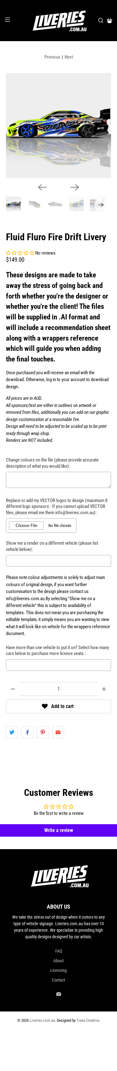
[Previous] (42, 187)
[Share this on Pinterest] (43, 732)
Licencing (58, 970)
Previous (52, 57)
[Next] (75, 187)
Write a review (58, 830)
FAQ (58, 951)
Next (69, 57)
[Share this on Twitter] (12, 732)
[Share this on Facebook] (27, 732)
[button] (20, 253)
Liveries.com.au (42, 1020)
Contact (58, 980)
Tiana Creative (87, 1020)
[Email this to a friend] (58, 732)
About (58, 960)
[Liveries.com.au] (58, 21)
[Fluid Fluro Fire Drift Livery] (58, 125)
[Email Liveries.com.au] (58, 995)
